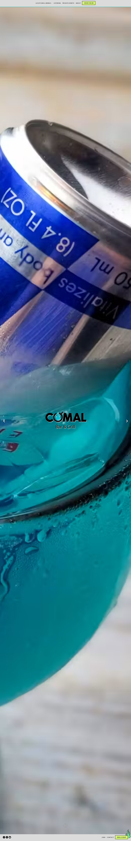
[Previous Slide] (4, 421)
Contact (110, 837)
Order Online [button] (89, 3)
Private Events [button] (68, 3)
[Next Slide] (127, 421)
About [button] (78, 3)
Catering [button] (57, 3)
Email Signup (121, 837)
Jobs (103, 837)
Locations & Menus (44, 3)
